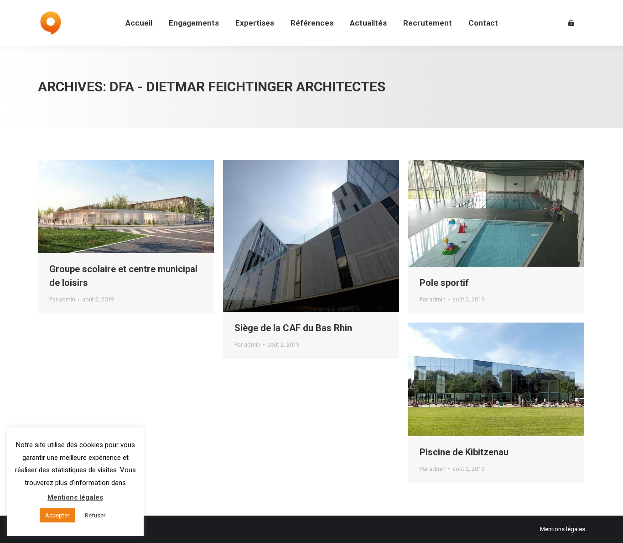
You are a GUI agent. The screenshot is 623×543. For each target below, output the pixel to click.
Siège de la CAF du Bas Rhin (293, 327)
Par (62, 299)
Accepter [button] (57, 515)
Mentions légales (562, 529)
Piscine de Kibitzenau (464, 452)
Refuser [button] (95, 515)
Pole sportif (444, 282)
